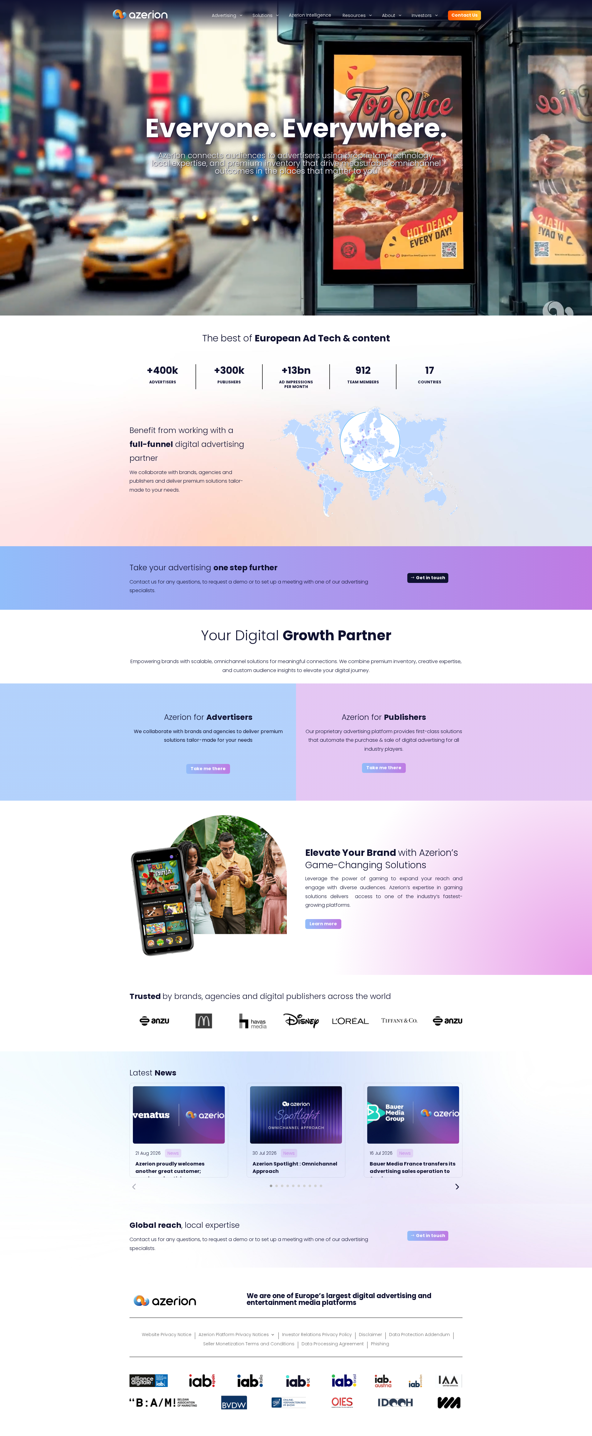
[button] (271, 1186)
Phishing (380, 1344)
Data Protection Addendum (419, 1335)
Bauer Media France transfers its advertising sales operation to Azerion (412, 1171)
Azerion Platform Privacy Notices (234, 1335)
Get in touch (430, 578)
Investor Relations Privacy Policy (317, 1335)
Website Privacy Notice (166, 1335)
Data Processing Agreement (333, 1344)
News (173, 1153)
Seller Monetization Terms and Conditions (248, 1344)
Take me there (208, 768)
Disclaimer (370, 1335)
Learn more (323, 924)
